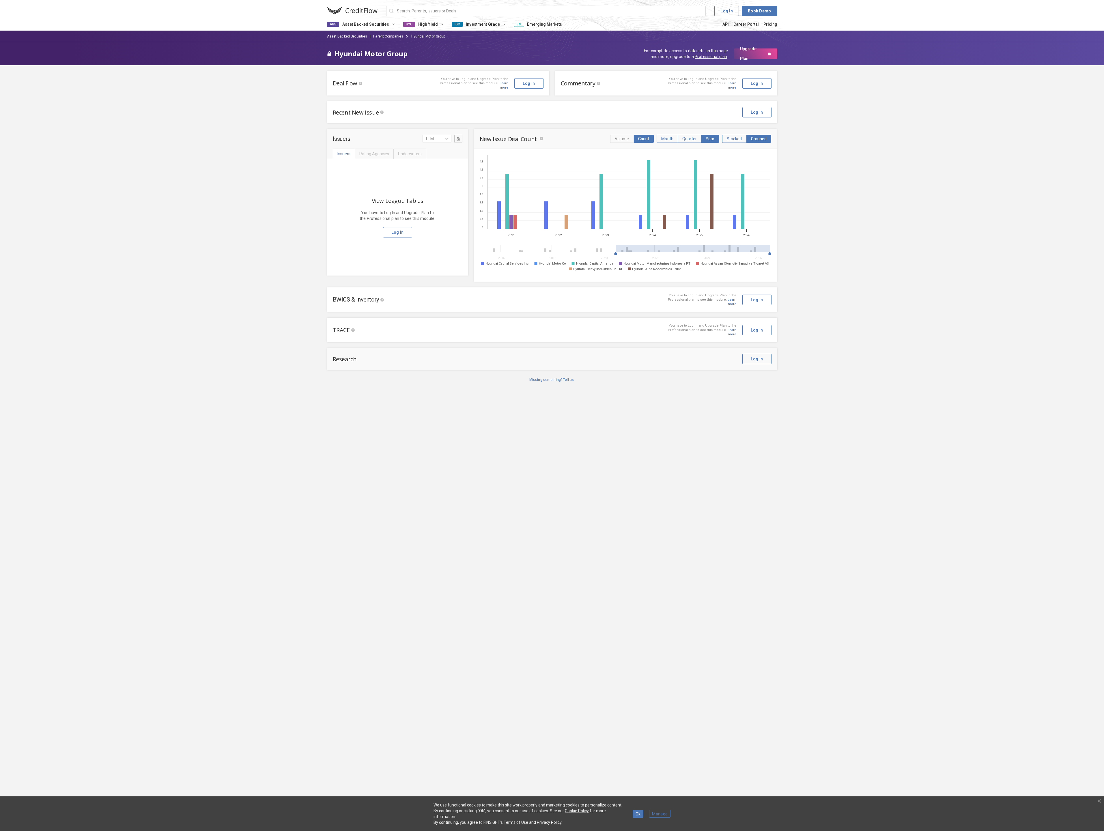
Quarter (689, 138)
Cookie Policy (577, 810)
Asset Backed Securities (347, 36)
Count (643, 138)
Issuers (343, 153)
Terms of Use (516, 822)
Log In (726, 11)
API (725, 24)
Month (667, 138)
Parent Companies (388, 36)
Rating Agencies (374, 153)
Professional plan (711, 56)
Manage (660, 814)
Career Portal (746, 24)
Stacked (734, 138)
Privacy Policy (549, 822)
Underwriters (410, 153)
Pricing (770, 24)
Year (710, 138)
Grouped (759, 138)
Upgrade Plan (748, 53)
